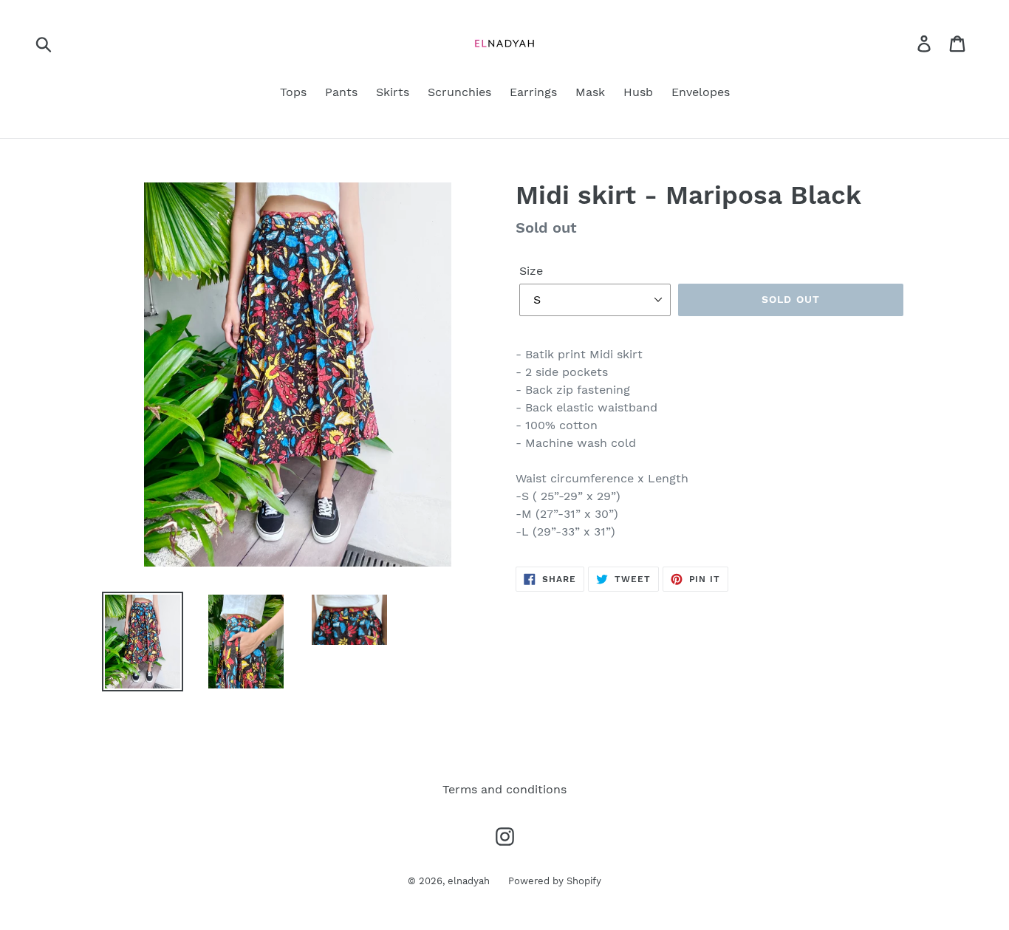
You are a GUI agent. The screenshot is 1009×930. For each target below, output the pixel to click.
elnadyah (469, 880)
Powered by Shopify (554, 880)
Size (531, 271)
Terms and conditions (504, 789)
